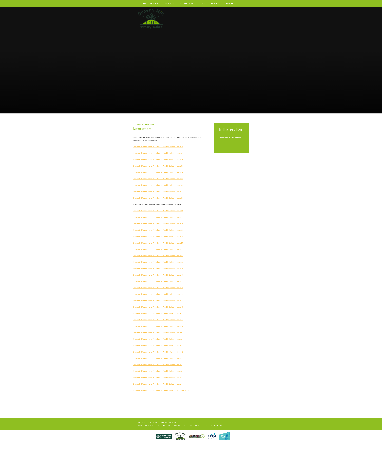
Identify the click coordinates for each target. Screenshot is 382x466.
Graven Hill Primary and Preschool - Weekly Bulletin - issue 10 (158, 326)
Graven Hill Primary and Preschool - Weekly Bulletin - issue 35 (158, 166)
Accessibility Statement (198, 425)
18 (182, 275)
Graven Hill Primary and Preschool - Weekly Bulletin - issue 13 (158, 307)
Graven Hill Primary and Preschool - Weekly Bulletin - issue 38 (158, 147)
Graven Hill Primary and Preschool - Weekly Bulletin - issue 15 (158, 294)
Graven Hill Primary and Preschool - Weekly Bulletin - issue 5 (157, 358)
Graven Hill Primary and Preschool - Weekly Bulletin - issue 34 (158, 172)
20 (182, 262)
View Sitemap (216, 425)
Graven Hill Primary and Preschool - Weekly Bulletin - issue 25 (158, 230)
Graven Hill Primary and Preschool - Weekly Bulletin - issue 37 (158, 153)
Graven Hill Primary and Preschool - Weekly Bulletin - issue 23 (158, 243)
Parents (140, 124)
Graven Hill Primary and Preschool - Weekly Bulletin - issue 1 (157, 384)
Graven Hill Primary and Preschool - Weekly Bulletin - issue (157, 262)
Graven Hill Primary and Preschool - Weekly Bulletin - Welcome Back (161, 390)
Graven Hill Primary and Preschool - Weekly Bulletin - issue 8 (157, 339)
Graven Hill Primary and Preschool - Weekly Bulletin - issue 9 (157, 333)
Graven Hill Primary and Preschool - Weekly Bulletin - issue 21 (158, 256)
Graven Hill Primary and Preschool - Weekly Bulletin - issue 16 (158, 288)
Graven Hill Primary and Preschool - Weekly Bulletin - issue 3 (157, 371)
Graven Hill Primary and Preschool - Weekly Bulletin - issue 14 (158, 301)
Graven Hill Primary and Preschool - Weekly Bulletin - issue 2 (157, 377)
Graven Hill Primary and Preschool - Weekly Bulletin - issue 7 (157, 345)
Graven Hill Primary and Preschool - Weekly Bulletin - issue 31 (158, 192)
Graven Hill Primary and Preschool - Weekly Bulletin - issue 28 (158, 211)
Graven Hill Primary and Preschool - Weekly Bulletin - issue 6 (158, 352)
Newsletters (149, 124)
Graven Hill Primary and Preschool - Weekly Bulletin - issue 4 (157, 365)
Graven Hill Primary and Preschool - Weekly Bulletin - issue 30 (158, 198)
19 (182, 269)
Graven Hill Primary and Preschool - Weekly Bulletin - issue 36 (158, 159)
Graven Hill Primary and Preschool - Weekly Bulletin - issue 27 (158, 217)
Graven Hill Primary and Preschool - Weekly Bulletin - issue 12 (158, 313)
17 (182, 281)
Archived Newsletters (230, 137)
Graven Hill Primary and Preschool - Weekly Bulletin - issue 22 (158, 249)
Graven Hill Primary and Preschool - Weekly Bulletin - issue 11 (158, 320)
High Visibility (179, 425)
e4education (165, 425)
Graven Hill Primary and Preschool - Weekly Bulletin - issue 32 (158, 185)
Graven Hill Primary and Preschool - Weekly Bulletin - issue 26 (158, 224)
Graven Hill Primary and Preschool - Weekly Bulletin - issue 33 (158, 179)
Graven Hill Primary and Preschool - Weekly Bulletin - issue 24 (158, 236)
